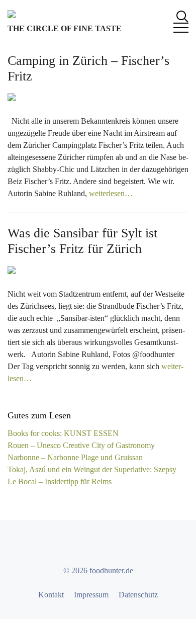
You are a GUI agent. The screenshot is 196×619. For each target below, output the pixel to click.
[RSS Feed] (125, 546)
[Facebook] (71, 546)
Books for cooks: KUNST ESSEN (63, 433)
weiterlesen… (111, 193)
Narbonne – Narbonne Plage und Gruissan (75, 457)
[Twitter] (89, 546)
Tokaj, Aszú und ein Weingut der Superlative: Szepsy (92, 469)
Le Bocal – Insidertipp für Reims (60, 481)
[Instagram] (107, 546)
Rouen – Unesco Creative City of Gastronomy (81, 445)
